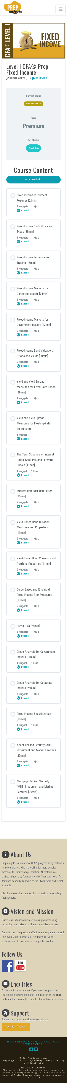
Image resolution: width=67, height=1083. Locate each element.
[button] (60, 9)
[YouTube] (36, 1049)
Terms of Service (33, 1044)
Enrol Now (33, 148)
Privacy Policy (51, 1042)
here (9, 893)
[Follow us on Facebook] (8, 966)
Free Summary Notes (27, 1042)
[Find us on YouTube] (20, 966)
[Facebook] (31, 1049)
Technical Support (15, 1026)
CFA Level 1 (40, 78)
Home (10, 1042)
